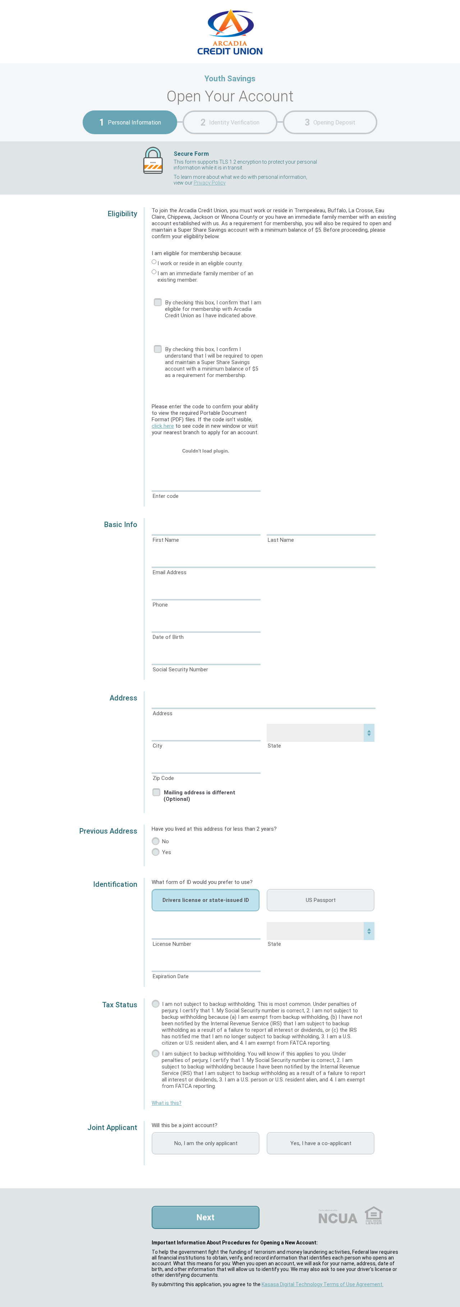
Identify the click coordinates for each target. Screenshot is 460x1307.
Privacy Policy (210, 183)
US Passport (321, 900)
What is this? (166, 1103)
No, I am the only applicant (206, 1143)
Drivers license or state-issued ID (205, 900)
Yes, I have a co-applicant (320, 1143)
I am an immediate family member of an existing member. (205, 276)
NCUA (328, 1210)
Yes (166, 852)
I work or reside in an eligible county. (200, 263)
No (165, 841)
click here (163, 426)
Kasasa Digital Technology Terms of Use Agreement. (322, 1284)
